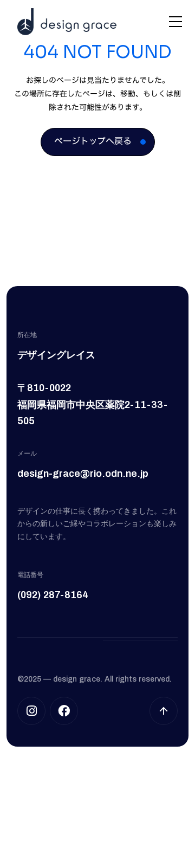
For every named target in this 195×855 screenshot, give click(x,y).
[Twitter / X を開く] (31, 711)
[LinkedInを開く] (64, 711)
